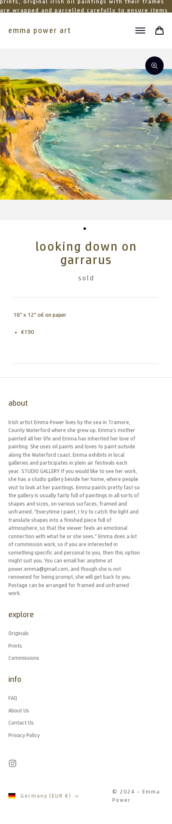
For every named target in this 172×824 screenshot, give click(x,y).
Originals (18, 633)
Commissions (23, 658)
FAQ (12, 698)
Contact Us (21, 722)
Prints (15, 646)
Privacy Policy (24, 735)
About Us (18, 710)
